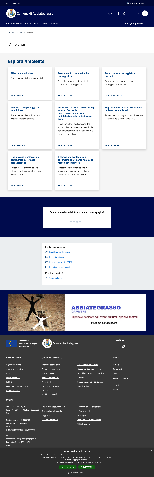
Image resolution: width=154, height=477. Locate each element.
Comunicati (117, 369)
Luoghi (116, 385)
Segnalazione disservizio (52, 411)
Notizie (116, 364)
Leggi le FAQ (47, 415)
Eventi (115, 389)
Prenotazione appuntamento (53, 406)
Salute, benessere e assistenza (90, 381)
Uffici (8, 373)
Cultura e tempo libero (51, 369)
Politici (9, 382)
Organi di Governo (13, 364)
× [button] (151, 450)
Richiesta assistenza (50, 419)
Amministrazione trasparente (89, 406)
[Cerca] (145, 13)
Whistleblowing (83, 424)
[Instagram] (123, 13)
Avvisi (115, 373)
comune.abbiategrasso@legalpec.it (21, 438)
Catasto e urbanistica (50, 386)
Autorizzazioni (83, 386)
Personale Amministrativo (17, 386)
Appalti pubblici (48, 382)
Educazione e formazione (87, 364)
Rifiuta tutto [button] (86, 467)
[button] (76, 472)
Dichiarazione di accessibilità (89, 419)
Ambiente (81, 377)
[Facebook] (117, 13)
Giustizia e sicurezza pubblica (89, 368)
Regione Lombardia (14, 3)
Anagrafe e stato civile (51, 364)
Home (11, 32)
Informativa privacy (85, 411)
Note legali (81, 415)
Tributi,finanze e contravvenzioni (90, 373)
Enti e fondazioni (13, 377)
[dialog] (77, 462)
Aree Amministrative (14, 369)
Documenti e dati (13, 390)
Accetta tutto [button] (68, 467)
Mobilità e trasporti (50, 394)
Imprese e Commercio (50, 377)
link (100, 462)
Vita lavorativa (48, 373)
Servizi (20, 32)
